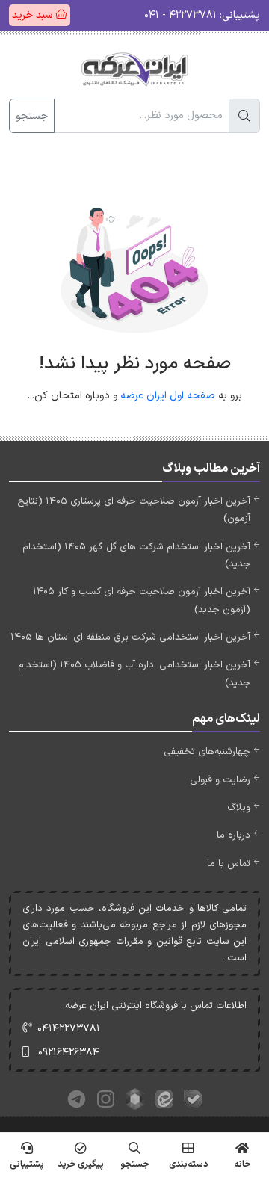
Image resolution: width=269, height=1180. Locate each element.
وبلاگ (238, 807)
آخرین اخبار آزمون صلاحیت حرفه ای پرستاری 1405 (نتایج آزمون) (133, 510)
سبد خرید (33, 15)
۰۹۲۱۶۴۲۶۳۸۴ (68, 1052)
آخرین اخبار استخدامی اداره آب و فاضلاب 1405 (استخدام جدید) (134, 674)
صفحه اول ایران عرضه (167, 396)
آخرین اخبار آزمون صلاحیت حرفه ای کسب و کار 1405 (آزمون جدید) (141, 600)
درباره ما (233, 835)
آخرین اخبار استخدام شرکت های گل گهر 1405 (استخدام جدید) (136, 556)
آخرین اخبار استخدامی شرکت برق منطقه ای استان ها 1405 (130, 637)
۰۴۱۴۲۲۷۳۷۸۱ (68, 1029)
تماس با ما (228, 863)
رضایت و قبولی (220, 780)
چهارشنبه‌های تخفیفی (207, 751)
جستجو (32, 116)
